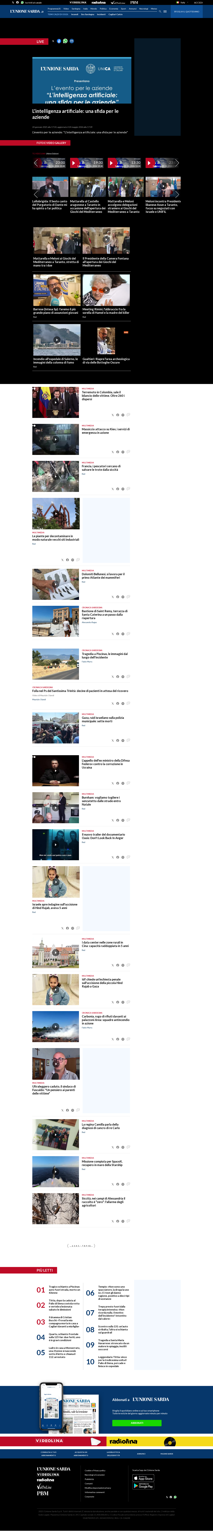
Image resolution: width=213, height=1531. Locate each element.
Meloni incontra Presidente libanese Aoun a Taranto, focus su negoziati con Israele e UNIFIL (163, 206)
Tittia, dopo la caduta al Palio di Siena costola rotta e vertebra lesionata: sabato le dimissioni (64, 1305)
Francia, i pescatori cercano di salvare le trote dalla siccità (101, 467)
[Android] (154, 1485)
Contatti (89, 1483)
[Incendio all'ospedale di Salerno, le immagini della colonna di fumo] (57, 340)
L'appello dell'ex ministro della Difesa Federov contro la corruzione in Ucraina (106, 764)
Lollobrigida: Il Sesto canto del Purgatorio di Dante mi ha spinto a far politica (49, 204)
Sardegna (76, 8)
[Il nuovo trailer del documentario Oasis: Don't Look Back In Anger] (55, 844)
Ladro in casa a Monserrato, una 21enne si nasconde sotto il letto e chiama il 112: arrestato (64, 1352)
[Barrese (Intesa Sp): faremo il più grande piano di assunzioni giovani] (57, 290)
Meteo (154, 8)
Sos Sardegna (87, 14)
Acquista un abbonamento (81, 1453)
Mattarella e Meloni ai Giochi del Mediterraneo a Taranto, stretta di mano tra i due (56, 262)
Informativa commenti (95, 1492)
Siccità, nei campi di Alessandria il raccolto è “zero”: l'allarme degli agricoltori (103, 1202)
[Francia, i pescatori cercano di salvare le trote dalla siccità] (55, 476)
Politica (103, 8)
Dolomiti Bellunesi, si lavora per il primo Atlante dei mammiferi (103, 575)
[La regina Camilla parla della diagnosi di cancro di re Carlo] (55, 1134)
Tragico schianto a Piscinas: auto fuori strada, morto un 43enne (64, 1289)
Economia (113, 8)
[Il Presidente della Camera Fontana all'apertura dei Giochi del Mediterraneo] (106, 239)
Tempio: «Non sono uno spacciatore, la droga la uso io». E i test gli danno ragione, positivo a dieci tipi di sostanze (113, 1292)
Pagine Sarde (167, 1454)
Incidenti (101, 14)
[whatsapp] (22, 2)
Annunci (132, 8)
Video (66, 8)
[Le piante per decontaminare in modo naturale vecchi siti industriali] (56, 513)
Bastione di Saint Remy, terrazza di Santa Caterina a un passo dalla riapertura (105, 614)
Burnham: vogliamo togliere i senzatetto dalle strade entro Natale (101, 801)
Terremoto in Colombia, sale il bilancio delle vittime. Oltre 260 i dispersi (103, 395)
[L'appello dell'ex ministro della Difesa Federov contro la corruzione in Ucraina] (55, 770)
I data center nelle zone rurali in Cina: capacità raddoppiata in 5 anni (105, 944)
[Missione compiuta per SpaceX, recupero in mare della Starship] (55, 1171)
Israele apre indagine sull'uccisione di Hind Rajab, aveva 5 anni (54, 906)
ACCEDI (198, 2)
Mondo (94, 8)
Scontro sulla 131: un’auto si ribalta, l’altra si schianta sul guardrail (113, 1329)
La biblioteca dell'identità (113, 1453)
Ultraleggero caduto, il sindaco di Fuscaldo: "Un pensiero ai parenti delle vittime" (54, 1090)
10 (89, 1246)
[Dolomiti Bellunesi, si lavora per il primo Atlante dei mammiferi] (55, 584)
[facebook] (17, 2)
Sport (123, 8)
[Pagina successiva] (67, 1246)
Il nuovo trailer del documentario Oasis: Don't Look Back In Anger (103, 836)
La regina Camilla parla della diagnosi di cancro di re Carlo (101, 1126)
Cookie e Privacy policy (95, 1470)
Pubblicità (89, 1479)
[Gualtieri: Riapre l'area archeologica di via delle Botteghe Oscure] (106, 340)
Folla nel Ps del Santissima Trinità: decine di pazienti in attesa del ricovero (80, 691)
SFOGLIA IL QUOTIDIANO (186, 11)
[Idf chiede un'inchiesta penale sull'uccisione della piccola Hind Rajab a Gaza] (55, 989)
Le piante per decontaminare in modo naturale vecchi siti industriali (55, 537)
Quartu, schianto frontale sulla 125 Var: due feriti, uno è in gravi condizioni (64, 1337)
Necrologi (143, 8)
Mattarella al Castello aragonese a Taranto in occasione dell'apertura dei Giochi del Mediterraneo (87, 206)
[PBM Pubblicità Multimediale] (134, 2)
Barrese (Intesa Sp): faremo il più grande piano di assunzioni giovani (55, 310)
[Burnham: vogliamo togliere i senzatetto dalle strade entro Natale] (55, 807)
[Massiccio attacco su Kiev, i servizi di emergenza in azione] (55, 439)
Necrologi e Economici (95, 1475)
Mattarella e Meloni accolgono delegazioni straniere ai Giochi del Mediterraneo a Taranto (124, 206)
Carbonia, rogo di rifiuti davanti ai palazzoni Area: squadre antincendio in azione (106, 1020)
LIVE (40, 41)
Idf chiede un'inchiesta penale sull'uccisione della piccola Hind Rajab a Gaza (102, 983)
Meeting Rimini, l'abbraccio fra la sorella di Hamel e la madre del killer (106, 310)
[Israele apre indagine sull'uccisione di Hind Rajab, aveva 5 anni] (56, 882)
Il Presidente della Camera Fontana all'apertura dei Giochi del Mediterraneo (106, 262)
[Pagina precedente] (94, 1246)
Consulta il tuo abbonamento (48, 1453)
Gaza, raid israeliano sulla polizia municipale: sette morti (103, 719)
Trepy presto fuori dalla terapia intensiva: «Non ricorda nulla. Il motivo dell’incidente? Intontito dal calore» (112, 1312)
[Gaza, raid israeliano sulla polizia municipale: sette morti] (55, 727)
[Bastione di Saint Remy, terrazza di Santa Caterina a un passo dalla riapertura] (55, 621)
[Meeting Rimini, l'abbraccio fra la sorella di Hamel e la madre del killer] (106, 290)
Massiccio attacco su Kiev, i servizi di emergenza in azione (106, 430)
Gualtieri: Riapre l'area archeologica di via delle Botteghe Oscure (106, 360)
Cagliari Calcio (116, 14)
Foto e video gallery (51, 142)
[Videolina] (78, 2)
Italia (85, 8)
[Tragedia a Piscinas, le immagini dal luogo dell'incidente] (55, 664)
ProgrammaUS (54, 8)
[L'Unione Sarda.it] (27, 11)
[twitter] (13, 2)
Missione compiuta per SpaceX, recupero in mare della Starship (102, 1163)
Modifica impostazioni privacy (98, 1488)
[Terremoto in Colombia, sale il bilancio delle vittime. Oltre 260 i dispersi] (55, 402)
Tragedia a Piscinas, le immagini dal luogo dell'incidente (105, 655)
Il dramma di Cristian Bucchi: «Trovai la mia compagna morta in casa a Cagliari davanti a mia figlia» (64, 1322)
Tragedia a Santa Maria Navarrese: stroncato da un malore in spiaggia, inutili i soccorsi (113, 1345)
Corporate (89, 1496)
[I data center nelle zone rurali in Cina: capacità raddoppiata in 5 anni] (55, 952)
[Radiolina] (98, 2)
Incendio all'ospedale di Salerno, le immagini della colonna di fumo (55, 360)
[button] (53, 41)
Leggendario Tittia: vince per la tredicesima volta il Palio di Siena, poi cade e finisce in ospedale (112, 1361)
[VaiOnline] (118, 2)
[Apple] (154, 1478)
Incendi (74, 14)
